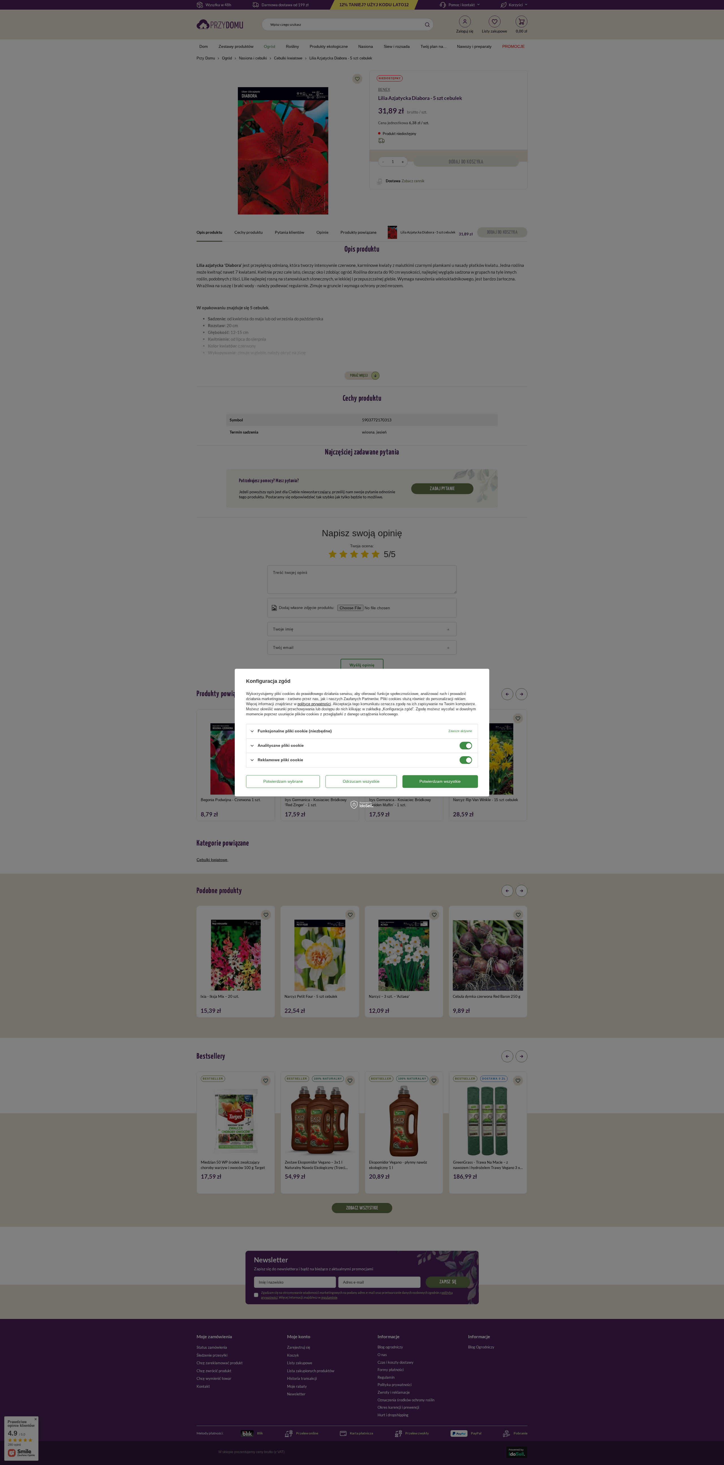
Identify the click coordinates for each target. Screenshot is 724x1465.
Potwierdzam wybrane (283, 781)
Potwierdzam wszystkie (440, 781)
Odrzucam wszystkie (361, 781)
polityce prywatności (314, 704)
